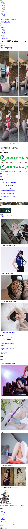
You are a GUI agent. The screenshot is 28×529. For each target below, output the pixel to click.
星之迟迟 (2, 514)
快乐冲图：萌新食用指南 (7, 22)
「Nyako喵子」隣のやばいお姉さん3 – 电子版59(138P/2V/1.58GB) (9, 487)
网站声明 (3, 503)
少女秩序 (4, 34)
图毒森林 (2, 2)
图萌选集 (4, 7)
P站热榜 (4, 16)
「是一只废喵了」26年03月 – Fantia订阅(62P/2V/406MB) (8, 301)
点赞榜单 (1, 503)
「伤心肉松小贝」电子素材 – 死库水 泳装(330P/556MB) (8, 332)
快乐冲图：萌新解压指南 (7, 21)
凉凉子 (2, 516)
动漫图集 (4, 15)
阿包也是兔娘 (3, 519)
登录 (1, 24)
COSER (2, 10)
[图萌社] (1, 0)
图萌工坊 (4, 3)
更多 (0, 23)
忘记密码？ (6, 528)
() (1, 150)
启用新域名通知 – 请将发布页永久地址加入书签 (10, 19)
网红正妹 (4, 28)
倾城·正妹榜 (9, 503)
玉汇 (2, 515)
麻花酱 (2, 518)
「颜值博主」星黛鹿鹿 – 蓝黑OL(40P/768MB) (7, 273)
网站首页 (2, 27)
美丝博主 (4, 5)
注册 (2, 24)
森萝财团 (4, 31)
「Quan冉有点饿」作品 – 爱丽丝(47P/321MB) (7, 465)
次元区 (2, 13)
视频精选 (4, 8)
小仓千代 (2, 517)
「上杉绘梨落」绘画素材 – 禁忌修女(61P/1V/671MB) (8, 245)
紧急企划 (4, 9)
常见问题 (6, 503)
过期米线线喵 (3, 512)
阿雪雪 (2, 511)
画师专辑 (4, 14)
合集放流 (2, 11)
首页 (2, 1)
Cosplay (4, 4)
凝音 (0, 205)
